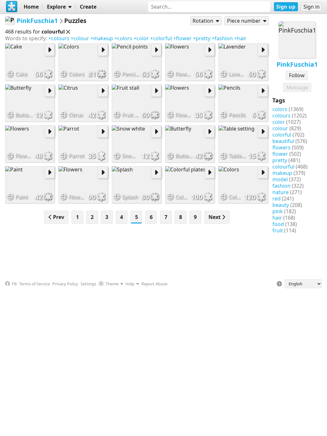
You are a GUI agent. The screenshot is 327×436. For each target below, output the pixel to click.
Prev (58, 217)
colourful (283, 166)
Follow (297, 75)
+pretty (201, 38)
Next (215, 217)
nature (280, 192)
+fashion (222, 38)
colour (280, 128)
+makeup (101, 38)
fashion (281, 185)
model (280, 179)
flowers (281, 147)
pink (277, 211)
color (278, 121)
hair (277, 217)
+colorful (161, 38)
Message (297, 87)
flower (280, 153)
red (276, 198)
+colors (123, 38)
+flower (182, 38)
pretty (279, 160)
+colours (58, 38)
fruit (277, 230)
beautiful (283, 141)
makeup (282, 173)
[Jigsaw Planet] (12, 6)
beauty (280, 204)
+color (141, 38)
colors (279, 109)
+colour (80, 38)
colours (281, 115)
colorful (281, 134)
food (278, 224)
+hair (240, 38)
